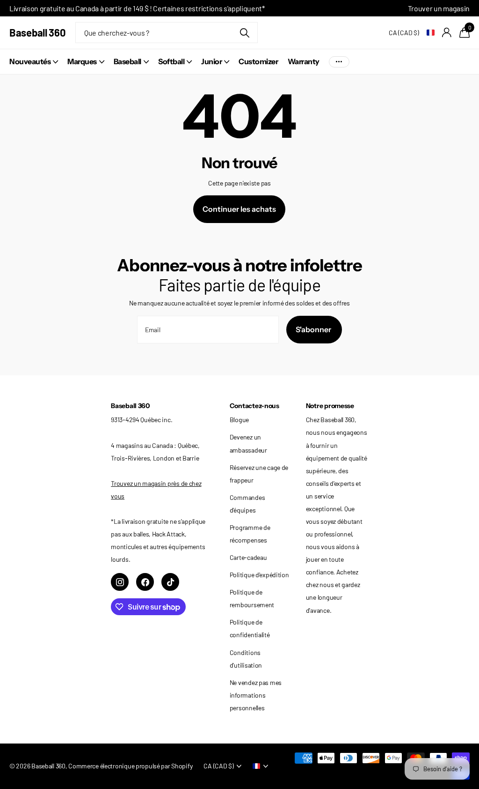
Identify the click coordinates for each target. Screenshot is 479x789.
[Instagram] (120, 582)
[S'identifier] (447, 32)
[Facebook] (145, 582)
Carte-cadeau (248, 557)
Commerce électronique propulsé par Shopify (130, 766)
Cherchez (245, 32)
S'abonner (314, 329)
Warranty (303, 61)
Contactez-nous (254, 406)
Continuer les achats (239, 209)
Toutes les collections (33, 61)
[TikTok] (170, 582)
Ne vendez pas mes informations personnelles (256, 695)
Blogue (239, 420)
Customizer (258, 61)
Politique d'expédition (259, 575)
